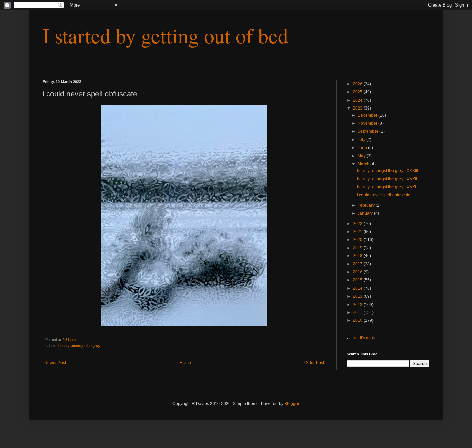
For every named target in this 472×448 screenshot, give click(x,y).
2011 (358, 312)
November (368, 123)
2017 (358, 264)
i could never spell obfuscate (383, 195)
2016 (358, 272)
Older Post (314, 362)
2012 (358, 304)
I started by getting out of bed (165, 35)
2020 (358, 239)
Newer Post (55, 362)
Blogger (291, 403)
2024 (358, 100)
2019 (358, 247)
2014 (358, 288)
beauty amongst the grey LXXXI (386, 187)
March (364, 163)
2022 (358, 223)
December (368, 115)
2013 (358, 296)
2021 (358, 231)
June (363, 147)
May (362, 155)
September (368, 131)
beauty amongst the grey (79, 346)
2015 (358, 280)
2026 (358, 84)
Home (185, 362)
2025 (358, 92)
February (367, 205)
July (362, 139)
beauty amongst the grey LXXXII (387, 179)
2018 (358, 255)
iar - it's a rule (364, 338)
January (366, 213)
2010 (358, 320)
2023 (358, 108)
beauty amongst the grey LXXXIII (387, 170)
